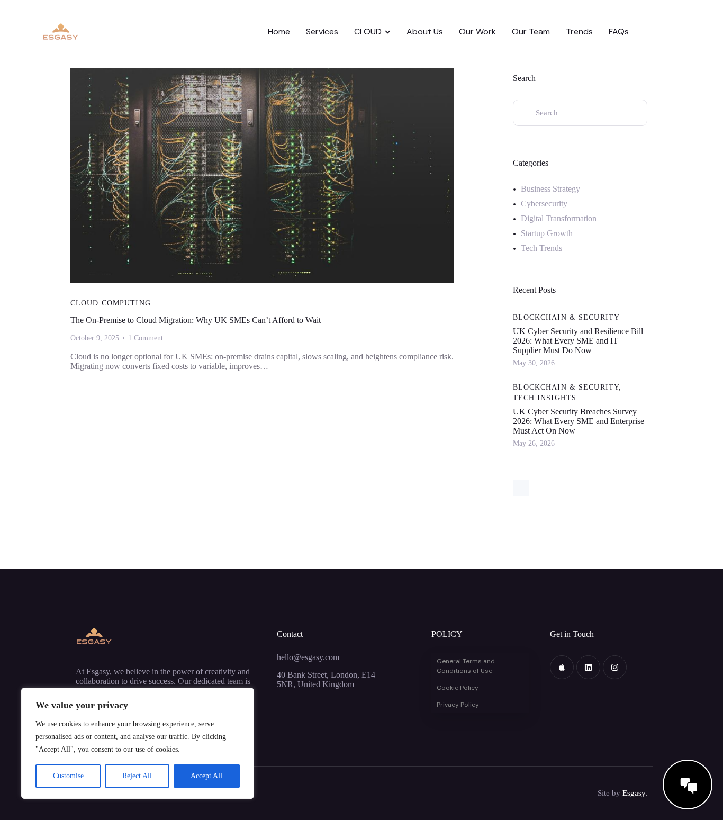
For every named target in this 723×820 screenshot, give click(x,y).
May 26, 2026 (534, 443)
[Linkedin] (588, 667)
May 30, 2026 (534, 363)
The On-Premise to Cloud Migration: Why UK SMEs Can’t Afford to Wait (195, 320)
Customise (68, 776)
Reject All (137, 776)
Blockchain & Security (566, 317)
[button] (698, 681)
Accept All (206, 776)
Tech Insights (545, 398)
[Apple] (562, 667)
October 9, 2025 (94, 338)
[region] (137, 743)
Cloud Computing (110, 303)
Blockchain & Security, (567, 387)
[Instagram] (615, 667)
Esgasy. (634, 793)
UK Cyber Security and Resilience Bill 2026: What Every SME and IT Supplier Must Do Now (578, 341)
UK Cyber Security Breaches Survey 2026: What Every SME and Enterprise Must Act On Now (578, 421)
